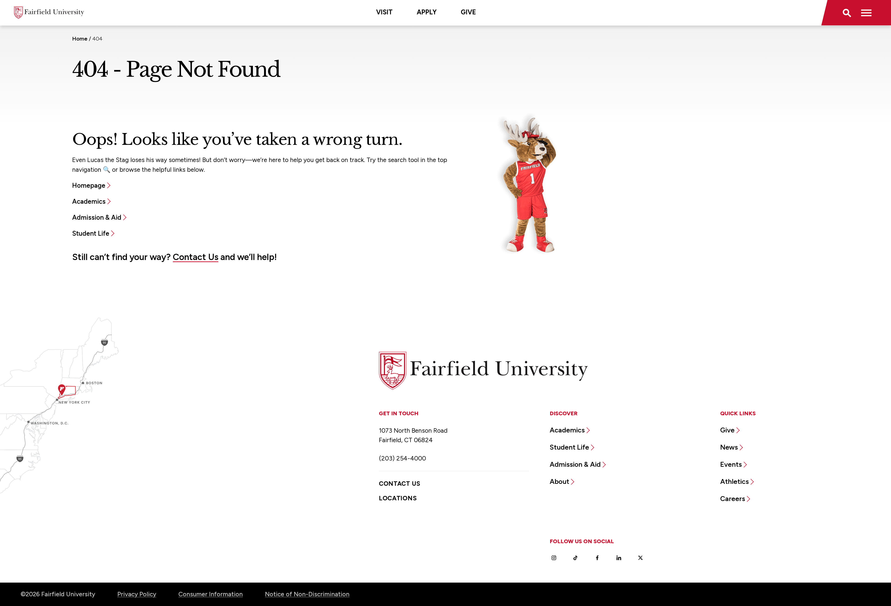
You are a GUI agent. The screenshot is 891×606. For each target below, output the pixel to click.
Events (731, 464)
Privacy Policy (136, 594)
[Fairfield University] (49, 12)
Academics (89, 201)
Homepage (88, 185)
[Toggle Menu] (866, 12)
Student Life (90, 233)
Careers (732, 499)
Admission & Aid (96, 217)
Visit (384, 12)
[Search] (846, 12)
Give (468, 12)
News (729, 447)
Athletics (734, 481)
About (559, 481)
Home (79, 38)
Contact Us (195, 256)
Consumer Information (210, 594)
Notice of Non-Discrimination (307, 594)
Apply (427, 12)
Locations (398, 498)
